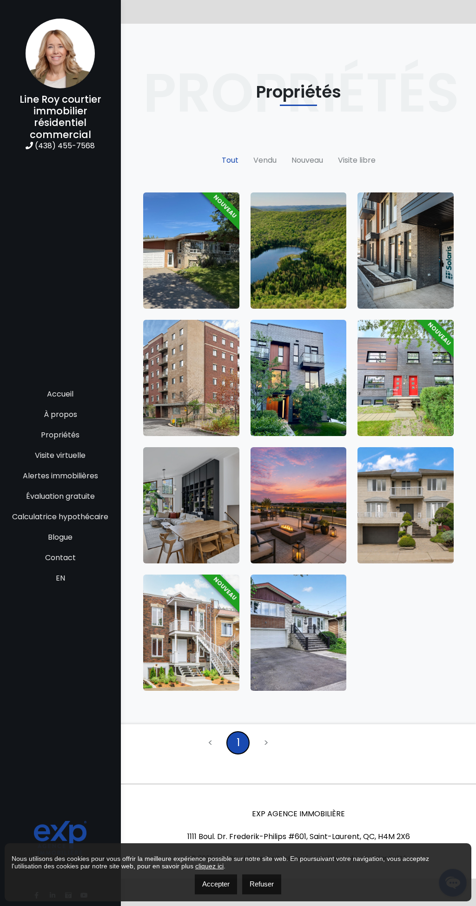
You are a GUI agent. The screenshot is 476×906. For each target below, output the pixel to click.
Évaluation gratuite (60, 496)
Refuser (262, 884)
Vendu (265, 160)
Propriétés (60, 435)
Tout (230, 160)
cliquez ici (209, 866)
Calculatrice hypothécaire (60, 516)
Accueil (60, 394)
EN (60, 578)
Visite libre (357, 160)
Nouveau (307, 160)
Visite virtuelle (60, 455)
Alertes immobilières (60, 475)
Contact (60, 557)
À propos (60, 414)
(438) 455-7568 (64, 145)
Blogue (60, 537)
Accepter (216, 884)
